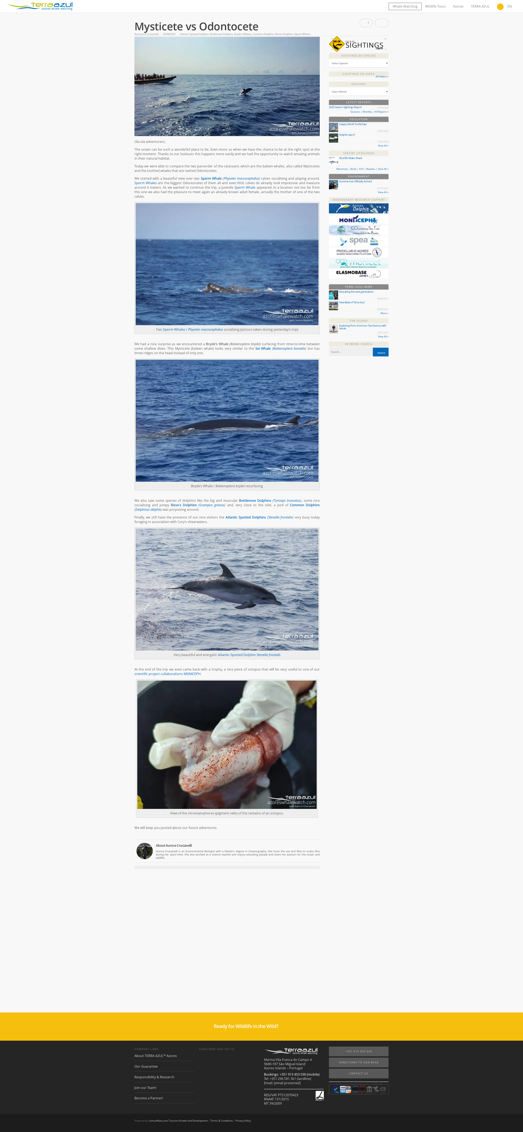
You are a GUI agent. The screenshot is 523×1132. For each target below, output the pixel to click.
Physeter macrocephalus (241, 178)
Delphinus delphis (148, 509)
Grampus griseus (211, 505)
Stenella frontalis (280, 517)
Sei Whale (263, 348)
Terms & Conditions (221, 1120)
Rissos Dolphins (284, 34)
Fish (361, 169)
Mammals (342, 169)
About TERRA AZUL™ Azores (155, 1056)
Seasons (355, 111)
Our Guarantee (146, 1066)
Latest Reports (358, 102)
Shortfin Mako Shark (350, 158)
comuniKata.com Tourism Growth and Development (178, 1120)
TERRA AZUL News (359, 287)
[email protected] (287, 1083)
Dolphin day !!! (347, 135)
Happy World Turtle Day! (353, 124)
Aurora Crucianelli (148, 34)
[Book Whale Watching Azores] (500, 7)
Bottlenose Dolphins (221, 34)
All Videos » (382, 76)
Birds (353, 169)
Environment (359, 176)
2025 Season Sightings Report (345, 107)
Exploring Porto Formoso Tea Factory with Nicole (362, 327)
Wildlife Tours (435, 6)
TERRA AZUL (480, 6)
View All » (383, 145)
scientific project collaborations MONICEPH (167, 674)
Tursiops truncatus (287, 500)
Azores (458, 6)
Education (359, 119)
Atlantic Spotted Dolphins (194, 34)
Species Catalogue (358, 153)
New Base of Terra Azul (351, 302)
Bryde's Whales (243, 34)
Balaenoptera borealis (289, 348)
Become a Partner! (148, 1098)
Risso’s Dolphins (184, 505)
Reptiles (370, 169)
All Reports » (381, 111)
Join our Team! (145, 1087)
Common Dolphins (263, 34)
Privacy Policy (243, 1120)
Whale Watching (405, 6)
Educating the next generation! (356, 291)
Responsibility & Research (154, 1077)
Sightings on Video (359, 74)
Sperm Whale (211, 178)
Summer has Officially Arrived (355, 181)
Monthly (367, 111)
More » (385, 313)
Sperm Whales (302, 34)
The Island (359, 320)
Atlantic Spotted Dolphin (237, 655)
